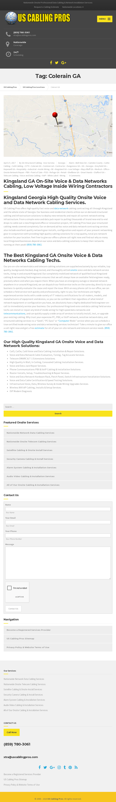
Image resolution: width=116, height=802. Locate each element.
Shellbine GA (73, 172)
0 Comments (74, 175)
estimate (39, 327)
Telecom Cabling (11, 175)
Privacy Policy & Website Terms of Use (28, 647)
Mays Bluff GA (87, 169)
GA (83, 166)
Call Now (12, 732)
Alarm (71, 162)
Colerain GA (36, 166)
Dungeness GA (73, 166)
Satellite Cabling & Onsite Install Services (29, 450)
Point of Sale (36, 172)
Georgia (61, 162)
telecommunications (14, 313)
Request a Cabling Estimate (46, 7)
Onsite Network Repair (14, 172)
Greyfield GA (100, 166)
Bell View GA (81, 162)
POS (46, 172)
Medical (98, 169)
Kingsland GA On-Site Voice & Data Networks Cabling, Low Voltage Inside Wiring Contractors (58, 183)
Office (106, 169)
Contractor (60, 166)
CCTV (27, 166)
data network (61, 208)
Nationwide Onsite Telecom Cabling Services (31, 441)
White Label (53, 175)
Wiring (62, 175)
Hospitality (21, 169)
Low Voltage (73, 169)
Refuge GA (54, 172)
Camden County (95, 162)
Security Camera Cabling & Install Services (30, 459)
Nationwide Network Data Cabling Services (30, 433)
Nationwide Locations (72, 7)
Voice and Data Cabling (30, 175)
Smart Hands (86, 172)
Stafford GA (99, 172)
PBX (27, 172)
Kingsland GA (61, 169)
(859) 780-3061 (34, 244)
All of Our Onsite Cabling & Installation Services (33, 485)
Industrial (32, 169)
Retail (63, 172)
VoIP (44, 175)
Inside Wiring (44, 169)
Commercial (48, 166)
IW (52, 169)
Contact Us (13, 608)
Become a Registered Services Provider (29, 630)
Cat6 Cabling (17, 166)
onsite (73, 269)
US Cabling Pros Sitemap (20, 638)
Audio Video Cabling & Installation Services (31, 476)
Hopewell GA (9, 169)
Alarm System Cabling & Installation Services (31, 467)
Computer (64, 320)
